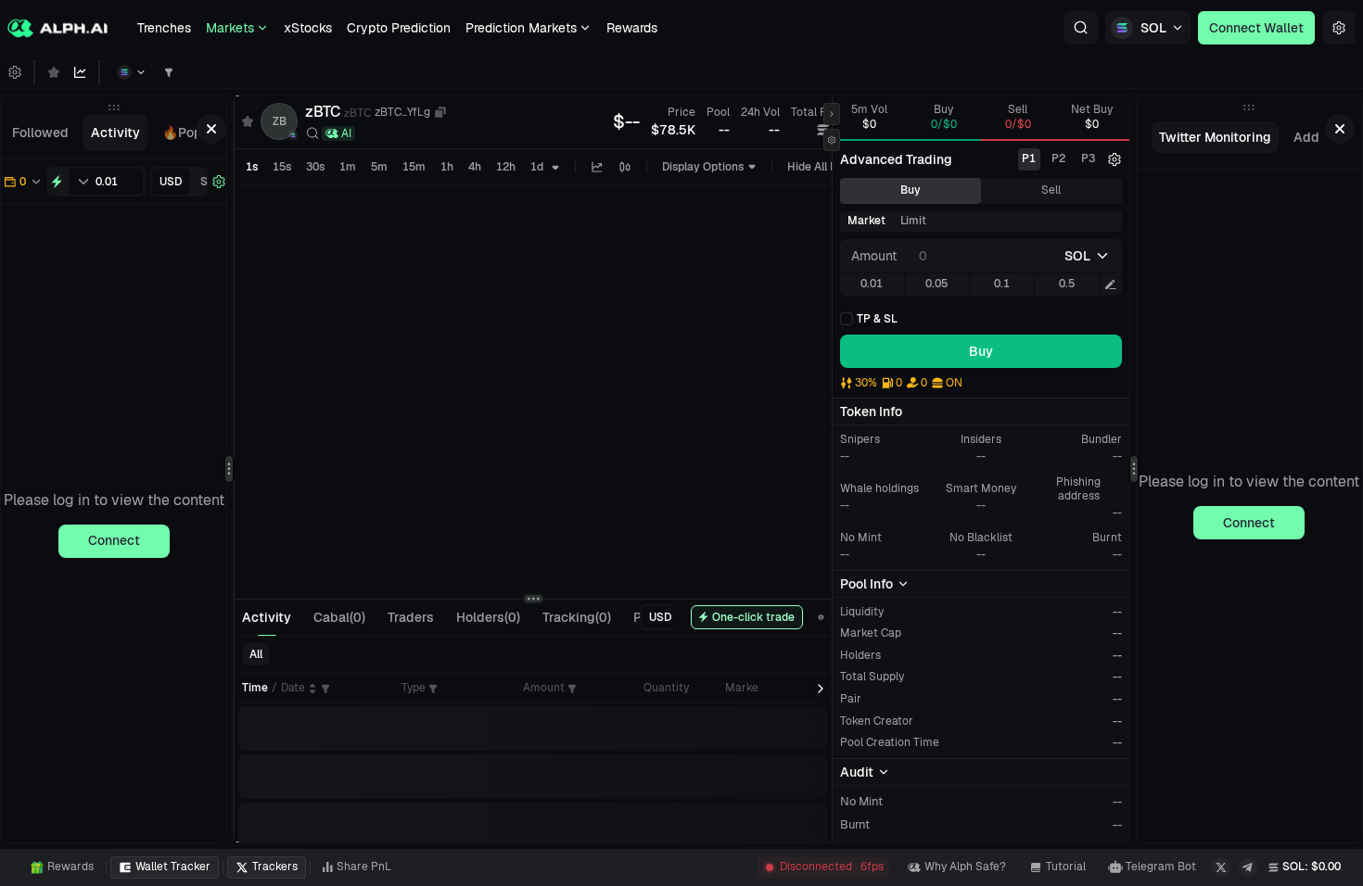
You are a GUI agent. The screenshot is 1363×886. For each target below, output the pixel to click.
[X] (1221, 867)
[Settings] (1339, 27)
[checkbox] (869, 318)
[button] (1081, 27)
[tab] (40, 132)
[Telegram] (1248, 867)
